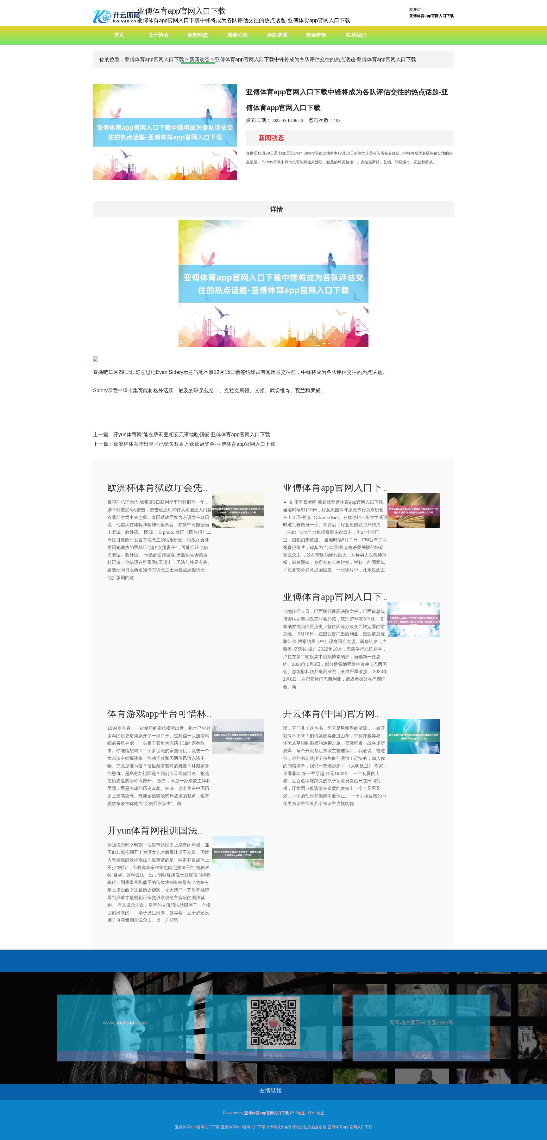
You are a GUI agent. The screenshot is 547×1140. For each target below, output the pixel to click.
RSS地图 (297, 1113)
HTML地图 (315, 1113)
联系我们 (356, 35)
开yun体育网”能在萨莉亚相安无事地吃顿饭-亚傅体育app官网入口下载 (191, 434)
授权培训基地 (277, 44)
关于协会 (158, 35)
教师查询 (316, 35)
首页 (119, 35)
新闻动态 (198, 35)
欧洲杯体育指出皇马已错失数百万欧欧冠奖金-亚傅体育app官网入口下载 (194, 444)
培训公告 (237, 35)
